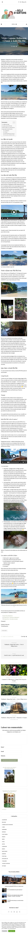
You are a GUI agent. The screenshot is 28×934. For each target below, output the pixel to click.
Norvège (4, 853)
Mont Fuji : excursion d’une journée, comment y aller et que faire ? (15, 896)
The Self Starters (6, 863)
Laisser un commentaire (7, 636)
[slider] (13, 218)
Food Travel (5, 834)
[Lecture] (2, 218)
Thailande (19, 677)
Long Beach (7, 130)
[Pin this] (16, 46)
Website (3, 755)
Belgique (4, 822)
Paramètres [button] (4, 931)
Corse (3, 827)
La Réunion (4, 846)
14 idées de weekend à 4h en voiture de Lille (14, 886)
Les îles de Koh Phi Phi (7, 126)
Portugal (4, 856)
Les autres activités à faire (10, 134)
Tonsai (6, 132)
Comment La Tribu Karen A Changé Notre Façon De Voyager (14, 680)
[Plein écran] (25, 218)
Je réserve (4, 809)
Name (2, 747)
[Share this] (11, 46)
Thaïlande (4, 630)
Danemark (4, 829)
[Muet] (23, 218)
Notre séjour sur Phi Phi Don (9, 127)
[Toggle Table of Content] (13, 122)
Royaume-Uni (5, 858)
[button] (14, 212)
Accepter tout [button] (11, 931)
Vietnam (4, 865)
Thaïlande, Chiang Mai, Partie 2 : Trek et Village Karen (14, 699)
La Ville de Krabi (6, 124)
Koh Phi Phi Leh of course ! (10, 133)
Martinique (4, 851)
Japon (3, 844)
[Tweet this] (13, 46)
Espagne (4, 831)
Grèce (3, 839)
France (3, 836)
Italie (3, 841)
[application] (14, 212)
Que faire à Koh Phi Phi (7, 129)
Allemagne (4, 819)
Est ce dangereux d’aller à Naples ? (14, 889)
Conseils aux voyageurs (11, 677)
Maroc (3, 848)
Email (2, 751)
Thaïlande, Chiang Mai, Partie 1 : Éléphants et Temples (14, 717)
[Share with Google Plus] (15, 46)
